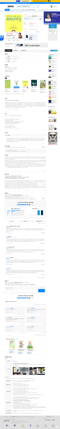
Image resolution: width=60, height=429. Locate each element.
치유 (14, 89)
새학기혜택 (40, 9)
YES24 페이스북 (48, 416)
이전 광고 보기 (56, 7)
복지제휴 (30, 416)
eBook (25, 32)
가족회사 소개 (53, 416)
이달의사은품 (47, 9)
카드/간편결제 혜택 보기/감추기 (37, 29)
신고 (18, 227)
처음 (6, 223)
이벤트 (15, 9)
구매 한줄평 (36, 304)
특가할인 (51, 9)
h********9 (11, 258)
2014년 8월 (50, 109)
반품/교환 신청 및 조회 (19, 380)
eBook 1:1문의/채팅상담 (52, 420)
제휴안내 (27, 416)
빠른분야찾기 (7, 9)
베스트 (11, 9)
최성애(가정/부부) (51, 125)
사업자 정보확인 (27, 421)
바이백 (17, 9)
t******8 (42, 332)
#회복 (6, 78)
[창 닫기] (36, 35)
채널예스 (23, 9)
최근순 (39, 223)
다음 (20, 223)
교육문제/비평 (14, 69)
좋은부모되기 (21, 11)
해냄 (27, 17)
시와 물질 (6, 89)
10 (19, 223)
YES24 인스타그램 (50, 416)
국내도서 (8, 11)
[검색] (38, 6)
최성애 (25, 17)
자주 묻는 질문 (50, 421)
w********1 (11, 237)
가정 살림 (12, 11)
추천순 (41, 223)
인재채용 (7, 416)
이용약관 (10, 416)
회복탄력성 (23, 89)
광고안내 (25, 416)
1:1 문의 (23, 380)
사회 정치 (9, 69)
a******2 (42, 314)
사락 (25, 9)
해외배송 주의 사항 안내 (52, 30)
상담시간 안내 (54, 421)
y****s (49, 116)
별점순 (44, 223)
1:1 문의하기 (46, 421)
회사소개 (5, 416)
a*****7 (50, 108)
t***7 (21, 332)
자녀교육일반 (15, 68)
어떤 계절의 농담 (33, 89)
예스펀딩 (27, 9)
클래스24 (30, 9)
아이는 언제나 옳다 (11, 349)
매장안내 (20, 9)
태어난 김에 (30, 37)
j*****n (42, 323)
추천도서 (53, 9)
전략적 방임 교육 (54, 95)
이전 (7, 223)
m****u (21, 323)
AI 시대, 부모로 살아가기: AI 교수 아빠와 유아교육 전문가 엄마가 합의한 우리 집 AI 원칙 (54, 83)
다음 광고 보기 (57, 7)
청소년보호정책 (18, 416)
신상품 (13, 9)
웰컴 (5, 11)
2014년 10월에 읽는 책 (51, 117)
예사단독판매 (43, 9)
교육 (11, 69)
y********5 (12, 227)
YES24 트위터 (49, 416)
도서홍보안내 (21, 416)
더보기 (55, 54)
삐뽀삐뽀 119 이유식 (54, 60)
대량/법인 (56, 9)
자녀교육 (17, 11)
